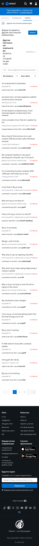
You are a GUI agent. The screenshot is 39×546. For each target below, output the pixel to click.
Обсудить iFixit (7, 424)
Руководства (16, 18)
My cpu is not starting (11, 373)
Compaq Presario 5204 (10, 177)
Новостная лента (8, 431)
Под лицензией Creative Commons (19, 538)
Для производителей (28, 434)
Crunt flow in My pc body (12, 187)
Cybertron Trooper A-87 (10, 363)
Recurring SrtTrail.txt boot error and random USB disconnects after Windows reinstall (18, 139)
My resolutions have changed (14, 300)
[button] (25, 4)
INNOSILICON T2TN (9, 103)
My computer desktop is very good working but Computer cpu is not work (18, 156)
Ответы (27, 18)
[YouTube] (22, 507)
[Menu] (3, 4)
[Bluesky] (30, 508)
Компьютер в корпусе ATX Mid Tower (15, 126)
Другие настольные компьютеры (19, 23)
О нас (4, 417)
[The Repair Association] (19, 512)
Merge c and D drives (10, 241)
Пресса (23, 417)
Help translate (18, 501)
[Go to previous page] (10, 392)
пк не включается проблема (14, 83)
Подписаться (19, 486)
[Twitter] (13, 507)
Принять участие (26, 424)
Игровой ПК (6, 86)
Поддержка (6, 420)
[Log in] (36, 4)
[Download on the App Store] (28, 449)
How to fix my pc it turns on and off (16, 214)
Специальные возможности (7, 449)
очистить (30, 52)
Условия (5, 457)
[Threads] (34, 507)
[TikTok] (4, 507)
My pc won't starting (10, 330)
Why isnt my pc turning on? (13, 200)
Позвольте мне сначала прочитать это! (18, 490)
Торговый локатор (27, 431)
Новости (23, 420)
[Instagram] (17, 507)
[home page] (11, 3)
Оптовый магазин (27, 427)
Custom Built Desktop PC (11, 144)
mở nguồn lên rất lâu (10, 360)
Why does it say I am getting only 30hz (17, 255)
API (3, 434)
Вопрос (33, 32)
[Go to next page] (29, 392)
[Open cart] (31, 4)
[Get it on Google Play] (28, 456)
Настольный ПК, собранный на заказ (15, 190)
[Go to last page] (34, 392)
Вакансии (5, 427)
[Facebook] (9, 507)
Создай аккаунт (26, 12)
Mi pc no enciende (9, 227)
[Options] (3, 23)
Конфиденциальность (10, 453)
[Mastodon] (26, 507)
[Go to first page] (5, 392)
